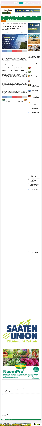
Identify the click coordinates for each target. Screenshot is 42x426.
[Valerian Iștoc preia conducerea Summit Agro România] (29, 103)
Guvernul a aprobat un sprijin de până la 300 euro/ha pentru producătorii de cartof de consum (35, 85)
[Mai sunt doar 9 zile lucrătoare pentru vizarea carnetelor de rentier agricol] (29, 108)
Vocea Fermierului (25, 16)
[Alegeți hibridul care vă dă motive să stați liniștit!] (29, 81)
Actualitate (8, 16)
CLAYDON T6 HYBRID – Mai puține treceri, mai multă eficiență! (7, 414)
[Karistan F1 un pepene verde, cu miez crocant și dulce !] (29, 219)
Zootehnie (36, 16)
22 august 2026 (30, 55)
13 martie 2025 (5, 32)
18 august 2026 (34, 191)
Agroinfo (17, 32)
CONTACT (16, 19)
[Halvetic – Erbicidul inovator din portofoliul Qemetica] (29, 180)
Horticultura (32, 16)
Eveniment (20, 16)
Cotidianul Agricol (10, 32)
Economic (12, 16)
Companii (16, 16)
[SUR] (21, 346)
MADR (25, 32)
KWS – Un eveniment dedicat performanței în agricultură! (35, 91)
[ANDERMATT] (21, 379)
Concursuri (12, 19)
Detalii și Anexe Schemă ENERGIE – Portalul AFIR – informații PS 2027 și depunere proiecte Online (14, 94)
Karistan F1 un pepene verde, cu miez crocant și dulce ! (35, 190)
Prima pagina (3, 16)
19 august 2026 (34, 114)
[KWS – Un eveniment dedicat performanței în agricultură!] (29, 91)
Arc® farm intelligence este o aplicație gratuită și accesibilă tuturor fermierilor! (35, 176)
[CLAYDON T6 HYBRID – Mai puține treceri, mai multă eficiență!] (8, 403)
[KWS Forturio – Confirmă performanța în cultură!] (29, 142)
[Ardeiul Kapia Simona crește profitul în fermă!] (29, 68)
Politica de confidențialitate (24, 1)
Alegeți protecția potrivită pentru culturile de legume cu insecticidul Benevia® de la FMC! (35, 76)
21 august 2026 (34, 72)
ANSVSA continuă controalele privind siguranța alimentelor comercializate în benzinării (34, 52)
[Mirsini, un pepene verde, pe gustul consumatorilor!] (29, 72)
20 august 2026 (34, 92)
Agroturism (7, 19)
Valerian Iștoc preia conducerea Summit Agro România (35, 103)
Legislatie (3, 19)
